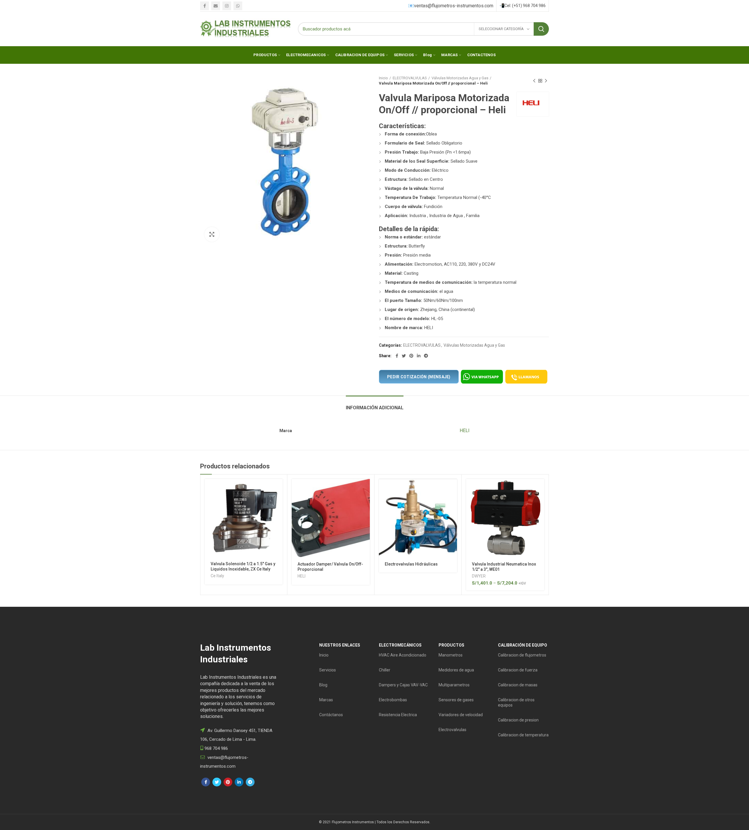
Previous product (534, 81)
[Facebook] (204, 5)
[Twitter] (404, 356)
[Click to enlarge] (212, 234)
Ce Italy (217, 575)
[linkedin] (418, 356)
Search (541, 29)
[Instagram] (226, 5)
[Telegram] (426, 356)
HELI (465, 430)
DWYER (479, 576)
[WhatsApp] (237, 5)
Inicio (383, 78)
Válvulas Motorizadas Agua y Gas (460, 78)
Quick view (278, 501)
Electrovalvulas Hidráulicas (411, 564)
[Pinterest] (411, 356)
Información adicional (374, 407)
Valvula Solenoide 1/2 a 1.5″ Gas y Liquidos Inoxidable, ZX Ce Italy (243, 566)
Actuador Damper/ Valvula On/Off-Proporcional (330, 567)
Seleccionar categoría (502, 29)
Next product (546, 81)
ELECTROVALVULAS (410, 78)
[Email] (215, 5)
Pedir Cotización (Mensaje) (419, 376)
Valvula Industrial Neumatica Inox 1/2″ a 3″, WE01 (504, 567)
